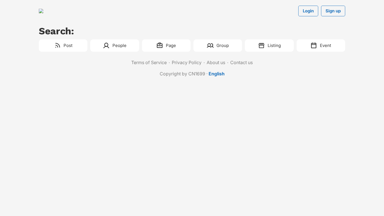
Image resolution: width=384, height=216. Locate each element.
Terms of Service (149, 62)
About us (216, 62)
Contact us (241, 62)
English (217, 73)
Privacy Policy (187, 62)
